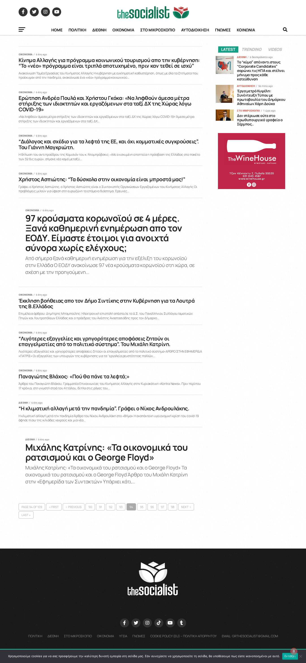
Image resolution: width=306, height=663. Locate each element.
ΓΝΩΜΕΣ (223, 29)
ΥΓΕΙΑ (123, 636)
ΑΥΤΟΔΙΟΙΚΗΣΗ (195, 29)
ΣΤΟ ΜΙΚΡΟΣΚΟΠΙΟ (157, 29)
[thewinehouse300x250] (251, 188)
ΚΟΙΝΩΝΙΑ (246, 29)
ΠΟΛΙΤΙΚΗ (77, 29)
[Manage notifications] (293, 651)
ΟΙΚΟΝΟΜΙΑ (123, 29)
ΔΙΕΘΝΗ (99, 29)
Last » (26, 515)
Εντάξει (290, 656)
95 (141, 507)
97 (162, 507)
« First (54, 507)
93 (121, 507)
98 (172, 507)
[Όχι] (300, 656)
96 (152, 507)
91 (100, 507)
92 (110, 507)
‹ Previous (74, 507)
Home (56, 29)
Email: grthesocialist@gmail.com (250, 636)
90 (90, 507)
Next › (186, 507)
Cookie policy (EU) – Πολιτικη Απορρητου (183, 636)
